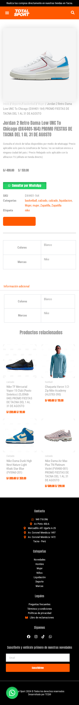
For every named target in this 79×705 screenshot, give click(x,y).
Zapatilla (45, 205)
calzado (42, 200)
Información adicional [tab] (16, 286)
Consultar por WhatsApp (26, 185)
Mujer (41, 104)
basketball (29, 104)
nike (27, 210)
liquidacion (65, 200)
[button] (72, 12)
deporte (16, 104)
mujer (36, 205)
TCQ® (48, 694)
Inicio (6, 104)
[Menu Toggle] (7, 13)
